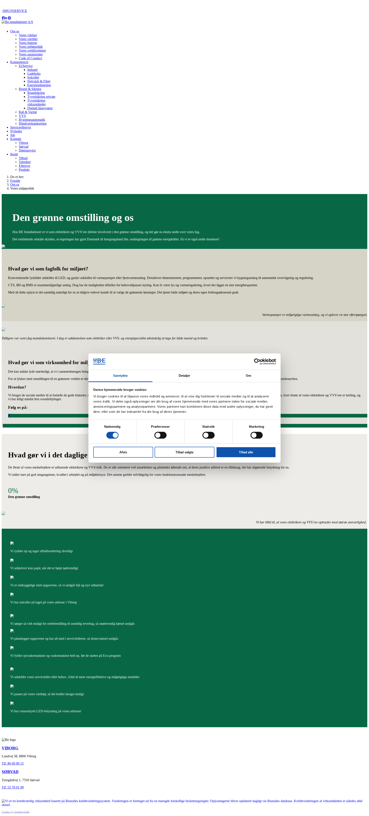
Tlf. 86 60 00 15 (13, 763)
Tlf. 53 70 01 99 (13, 787)
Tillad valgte (184, 452)
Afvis (123, 452)
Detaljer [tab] (184, 375)
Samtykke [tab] (120, 375)
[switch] (160, 435)
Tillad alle (246, 452)
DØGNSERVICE (15, 11)
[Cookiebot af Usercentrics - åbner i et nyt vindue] (257, 361)
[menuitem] (14, 31)
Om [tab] (248, 375)
